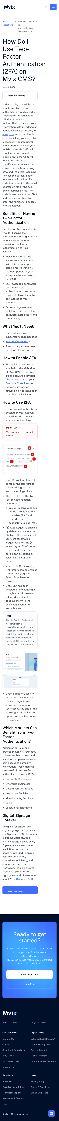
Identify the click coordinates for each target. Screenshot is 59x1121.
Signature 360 (24, 879)
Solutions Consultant (18, 383)
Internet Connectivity (18, 341)
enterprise (8, 134)
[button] (53, 7)
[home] (8, 7)
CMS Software (14, 333)
